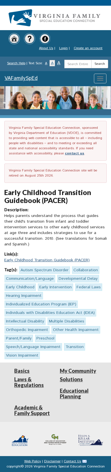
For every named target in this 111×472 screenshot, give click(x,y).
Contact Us (72, 461)
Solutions (71, 379)
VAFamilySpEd (21, 78)
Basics (22, 371)
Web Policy (32, 461)
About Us (46, 48)
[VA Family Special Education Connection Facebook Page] (45, 38)
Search (99, 63)
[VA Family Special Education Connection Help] (29, 38)
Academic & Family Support (32, 410)
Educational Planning (74, 393)
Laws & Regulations (29, 382)
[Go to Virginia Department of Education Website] (20, 438)
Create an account (88, 48)
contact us (74, 153)
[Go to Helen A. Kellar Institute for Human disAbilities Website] (90, 438)
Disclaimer (52, 461)
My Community (78, 371)
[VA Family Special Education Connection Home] (54, 17)
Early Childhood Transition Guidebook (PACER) (47, 260)
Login (63, 48)
